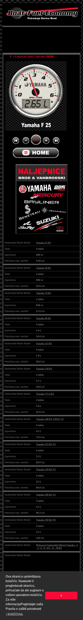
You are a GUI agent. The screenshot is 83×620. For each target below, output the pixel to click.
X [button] (61, 595)
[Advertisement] (41, 34)
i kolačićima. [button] (14, 614)
